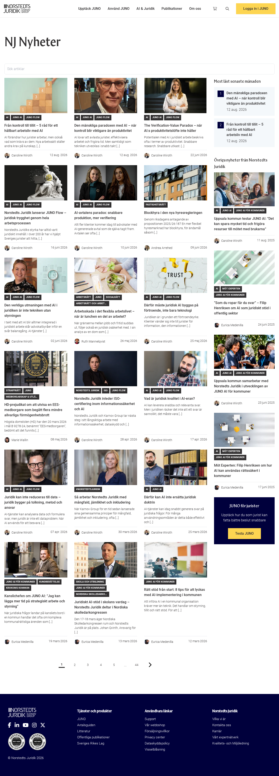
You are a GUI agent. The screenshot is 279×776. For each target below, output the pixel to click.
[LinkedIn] (19, 725)
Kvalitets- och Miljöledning (230, 743)
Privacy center (155, 737)
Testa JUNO (244, 533)
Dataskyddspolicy (157, 743)
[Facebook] (11, 725)
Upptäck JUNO (89, 9)
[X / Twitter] (44, 725)
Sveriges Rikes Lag (90, 743)
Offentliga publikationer (93, 737)
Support (150, 719)
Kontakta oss (221, 725)
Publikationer (172, 9)
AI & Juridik (145, 9)
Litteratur (83, 731)
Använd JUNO (118, 9)
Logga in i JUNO (255, 9)
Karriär (217, 731)
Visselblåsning (155, 749)
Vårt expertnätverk (225, 737)
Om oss (195, 9)
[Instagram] (36, 725)
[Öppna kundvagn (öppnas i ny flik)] (214, 8)
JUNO (81, 719)
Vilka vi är (219, 719)
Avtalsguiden (86, 725)
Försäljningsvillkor (157, 731)
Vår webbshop (155, 725)
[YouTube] (27, 725)
